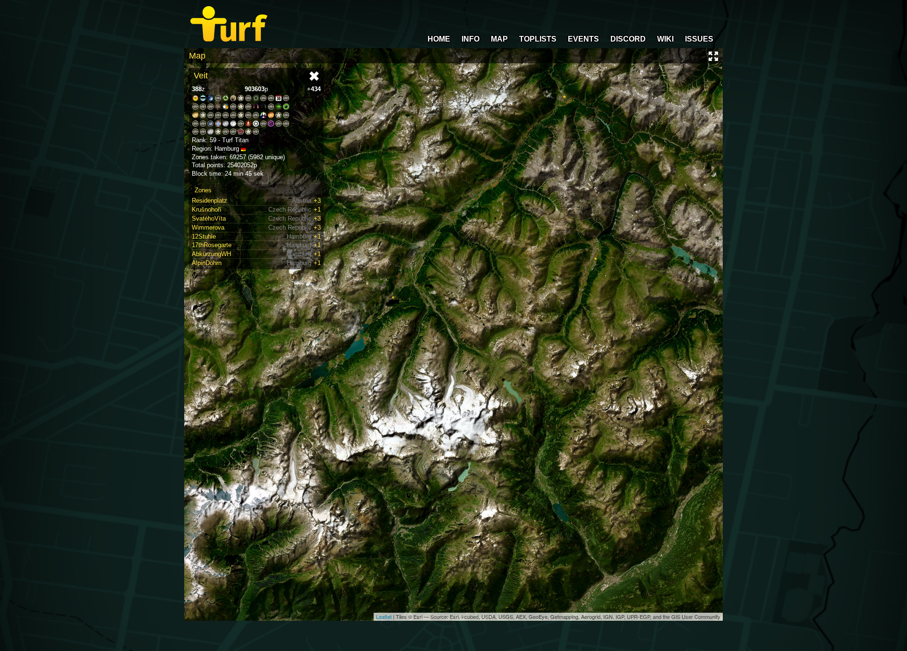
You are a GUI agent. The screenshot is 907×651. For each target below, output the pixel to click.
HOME (439, 39)
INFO (470, 39)
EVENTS (583, 39)
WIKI (665, 39)
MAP (499, 39)
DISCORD (628, 39)
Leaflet (384, 616)
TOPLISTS (537, 39)
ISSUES (699, 39)
